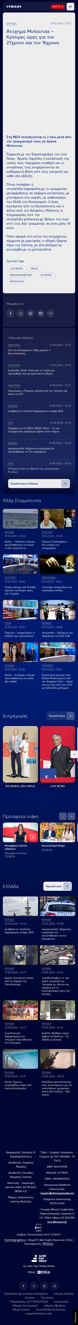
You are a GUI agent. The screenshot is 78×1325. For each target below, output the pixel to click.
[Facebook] (10, 313)
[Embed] (50, 313)
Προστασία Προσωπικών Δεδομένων (26, 1293)
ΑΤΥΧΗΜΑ (46, 275)
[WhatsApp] (30, 313)
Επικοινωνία (61, 1301)
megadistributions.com (39, 1313)
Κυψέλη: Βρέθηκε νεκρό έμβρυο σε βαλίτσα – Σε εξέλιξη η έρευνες (55, 1036)
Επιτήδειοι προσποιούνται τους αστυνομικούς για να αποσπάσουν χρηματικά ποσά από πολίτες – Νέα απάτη (56, 1088)
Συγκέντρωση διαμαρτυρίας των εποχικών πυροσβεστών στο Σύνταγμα (18, 1038)
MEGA (34, 268)
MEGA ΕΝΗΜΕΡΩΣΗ (21, 275)
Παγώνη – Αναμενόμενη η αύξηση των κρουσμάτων (20, 634)
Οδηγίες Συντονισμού (25, 1305)
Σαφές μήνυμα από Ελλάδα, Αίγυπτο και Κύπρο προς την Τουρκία (20, 590)
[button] (70, 6)
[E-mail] (40, 313)
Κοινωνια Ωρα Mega (20, 786)
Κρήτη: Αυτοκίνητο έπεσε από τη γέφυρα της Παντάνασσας (19, 981)
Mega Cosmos (21, 1309)
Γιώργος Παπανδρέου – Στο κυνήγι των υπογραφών (55, 545)
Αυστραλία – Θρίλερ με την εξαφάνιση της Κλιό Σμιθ (57, 634)
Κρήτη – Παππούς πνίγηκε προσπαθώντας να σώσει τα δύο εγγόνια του (20, 545)
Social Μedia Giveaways (50, 1309)
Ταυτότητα (47, 1297)
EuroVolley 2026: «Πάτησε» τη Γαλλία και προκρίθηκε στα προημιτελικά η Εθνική (31, 372)
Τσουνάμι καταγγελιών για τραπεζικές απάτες (57, 589)
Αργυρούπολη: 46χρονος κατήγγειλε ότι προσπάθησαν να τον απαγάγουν (31, 450)
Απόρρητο (75, 1317)
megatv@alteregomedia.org (57, 1193)
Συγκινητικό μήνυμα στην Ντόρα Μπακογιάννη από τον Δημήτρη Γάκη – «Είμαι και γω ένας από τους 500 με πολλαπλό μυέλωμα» (57, 681)
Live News (57, 786)
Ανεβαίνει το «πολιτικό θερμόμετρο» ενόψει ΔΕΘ (35, 411)
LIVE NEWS (16, 268)
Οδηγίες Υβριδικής (55, 1305)
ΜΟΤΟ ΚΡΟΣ (17, 281)
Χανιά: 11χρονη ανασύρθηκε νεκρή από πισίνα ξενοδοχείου (18, 1085)
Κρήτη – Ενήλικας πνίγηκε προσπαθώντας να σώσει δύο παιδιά (20, 678)
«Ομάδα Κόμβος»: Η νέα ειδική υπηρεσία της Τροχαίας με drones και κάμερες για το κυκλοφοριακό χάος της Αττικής (56, 985)
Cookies (29, 1297)
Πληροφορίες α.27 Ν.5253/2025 (29, 1301)
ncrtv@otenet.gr (57, 1221)
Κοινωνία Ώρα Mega (53, 845)
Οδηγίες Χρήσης (64, 1293)
